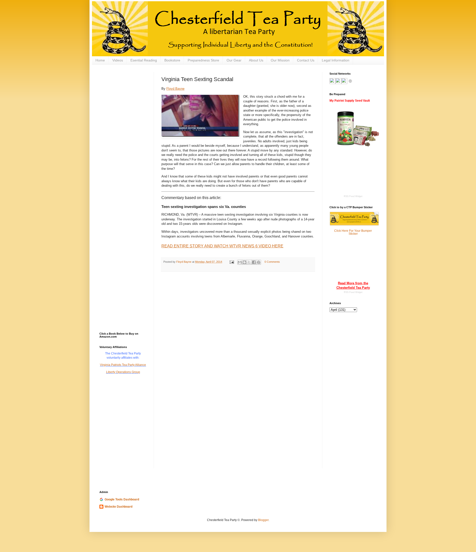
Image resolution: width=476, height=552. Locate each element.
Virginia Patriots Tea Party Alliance (123, 365)
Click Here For (344, 230)
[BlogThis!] (244, 262)
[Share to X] (249, 262)
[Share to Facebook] (253, 262)
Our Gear (234, 60)
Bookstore (172, 60)
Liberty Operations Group (123, 372)
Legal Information (335, 60)
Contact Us (305, 60)
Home (100, 60)
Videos (117, 60)
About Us (256, 60)
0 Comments (272, 261)
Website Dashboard (118, 506)
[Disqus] (238, 340)
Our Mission (280, 60)
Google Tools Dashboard (122, 499)
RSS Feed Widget (353, 292)
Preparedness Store (203, 60)
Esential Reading (143, 60)
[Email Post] (231, 261)
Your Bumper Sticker (360, 232)
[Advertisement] (124, 97)
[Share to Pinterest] (258, 262)
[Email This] (239, 262)
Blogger (263, 520)
